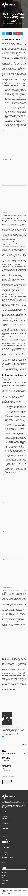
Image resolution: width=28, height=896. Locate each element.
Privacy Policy (5, 816)
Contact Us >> (5, 833)
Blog (3, 878)
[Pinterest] (17, 33)
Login (3, 883)
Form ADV (4, 811)
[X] (3, 33)
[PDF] (21, 33)
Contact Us (5, 880)
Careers (4, 875)
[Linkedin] (14, 33)
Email (4, 774)
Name (4, 768)
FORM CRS (4, 814)
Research (4, 862)
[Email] (10, 33)
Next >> (24, 744)
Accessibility (5, 823)
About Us (4, 872)
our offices (5, 836)
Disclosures (4, 818)
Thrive (9, 893)
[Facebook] (7, 33)
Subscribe (7, 782)
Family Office (5, 854)
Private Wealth (6, 852)
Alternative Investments (8, 857)
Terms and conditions (7, 821)
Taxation (4, 860)
